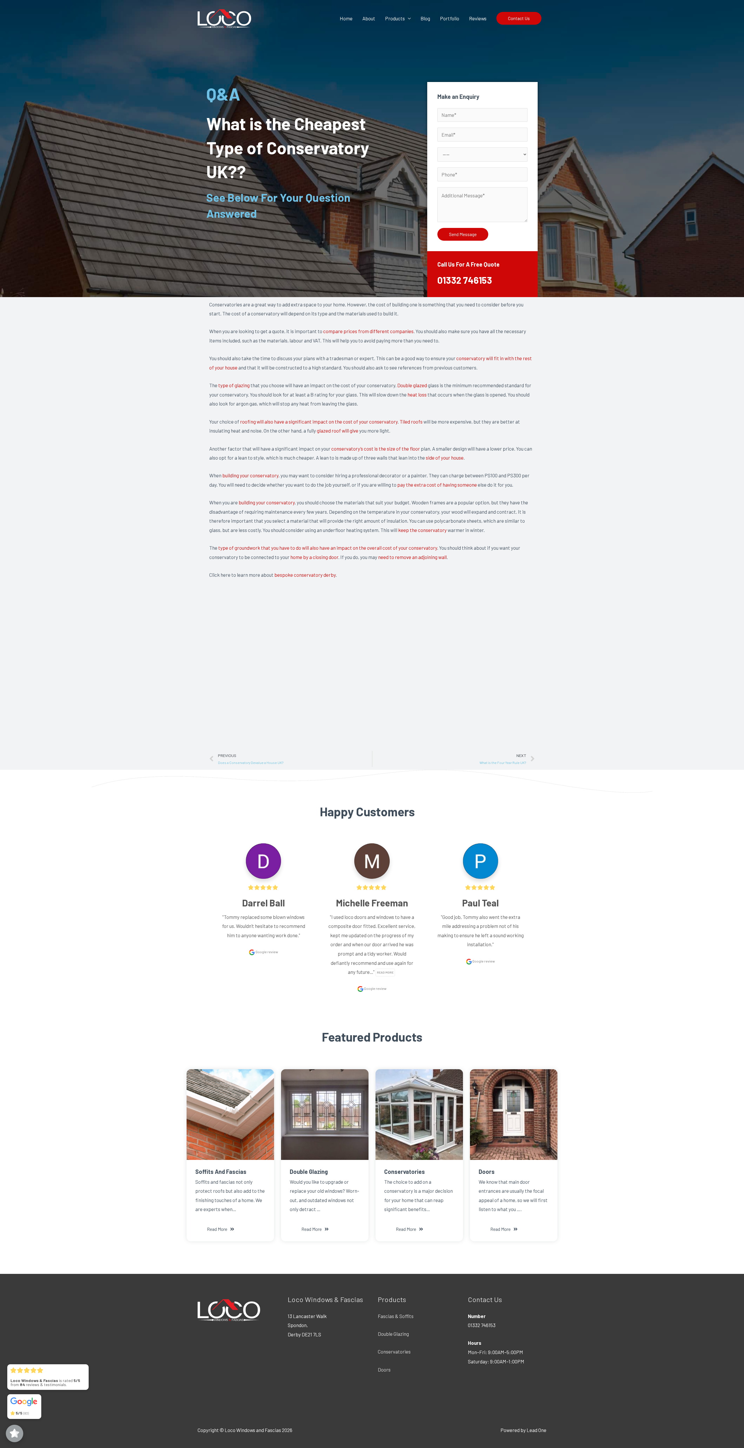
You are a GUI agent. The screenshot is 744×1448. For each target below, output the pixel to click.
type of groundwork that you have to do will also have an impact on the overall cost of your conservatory (327, 548)
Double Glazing (393, 1334)
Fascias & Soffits (396, 1316)
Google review (266, 952)
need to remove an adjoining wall (412, 557)
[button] (220, 1229)
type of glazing (234, 385)
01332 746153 (464, 279)
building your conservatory (250, 475)
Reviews (478, 18)
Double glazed (412, 385)
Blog (425, 18)
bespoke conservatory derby (305, 575)
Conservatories (394, 1351)
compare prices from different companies (368, 331)
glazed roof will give (337, 430)
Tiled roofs (411, 421)
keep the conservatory (422, 530)
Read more (385, 972)
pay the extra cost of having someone (437, 485)
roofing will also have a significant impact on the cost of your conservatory (319, 421)
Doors (384, 1369)
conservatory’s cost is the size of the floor (375, 448)
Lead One (536, 1430)
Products (395, 18)
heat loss (417, 394)
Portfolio (449, 18)
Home (346, 18)
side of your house (445, 457)
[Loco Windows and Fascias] (224, 17)
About (368, 18)
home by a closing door (314, 557)
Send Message (463, 234)
